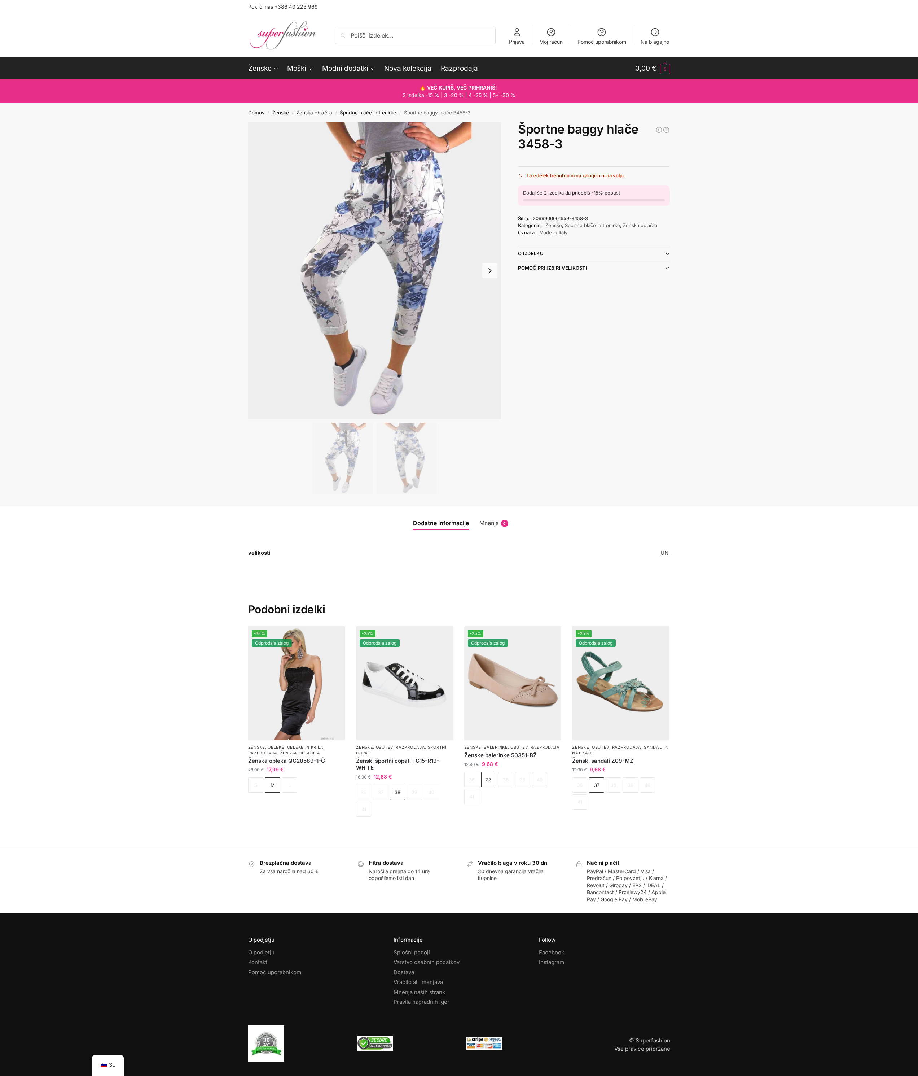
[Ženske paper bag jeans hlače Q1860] (659, 130)
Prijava (517, 42)
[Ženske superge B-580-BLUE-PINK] (666, 130)
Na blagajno (655, 42)
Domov (256, 113)
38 (397, 792)
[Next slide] (489, 270)
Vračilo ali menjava (418, 982)
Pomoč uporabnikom (601, 42)
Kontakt (257, 962)
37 (488, 780)
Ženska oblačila (314, 113)
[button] (652, 68)
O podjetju (261, 952)
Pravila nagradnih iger (421, 1001)
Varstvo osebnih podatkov (427, 962)
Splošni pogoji (412, 952)
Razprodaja (262, 752)
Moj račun (551, 42)
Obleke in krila (305, 747)
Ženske (280, 113)
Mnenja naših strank (419, 992)
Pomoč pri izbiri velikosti (552, 268)
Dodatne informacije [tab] (441, 523)
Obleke (276, 747)
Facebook (551, 952)
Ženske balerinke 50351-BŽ (500, 755)
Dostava (404, 972)
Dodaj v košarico (296, 805)
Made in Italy (553, 232)
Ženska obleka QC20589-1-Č (286, 760)
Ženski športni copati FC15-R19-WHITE (397, 764)
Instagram (551, 962)
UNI (665, 552)
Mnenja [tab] (492, 523)
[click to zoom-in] (374, 270)
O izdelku (531, 253)
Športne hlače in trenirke (368, 113)
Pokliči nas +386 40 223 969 (283, 7)
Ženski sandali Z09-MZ (602, 760)
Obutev (384, 747)
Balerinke (496, 747)
